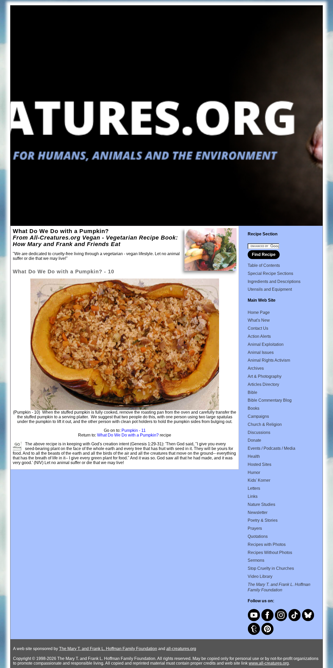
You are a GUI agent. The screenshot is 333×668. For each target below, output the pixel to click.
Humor (254, 472)
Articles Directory (263, 384)
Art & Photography (264, 376)
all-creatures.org (181, 648)
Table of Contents (264, 265)
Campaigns (258, 416)
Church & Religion (265, 424)
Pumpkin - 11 (133, 430)
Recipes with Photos (267, 544)
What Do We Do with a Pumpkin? (128, 435)
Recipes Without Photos (270, 552)
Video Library (260, 576)
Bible (252, 392)
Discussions (259, 432)
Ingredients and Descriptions (274, 281)
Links (253, 496)
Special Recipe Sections (270, 273)
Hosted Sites (259, 464)
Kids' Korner (259, 480)
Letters (254, 488)
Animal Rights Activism (269, 360)
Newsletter (257, 512)
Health (254, 456)
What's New (259, 320)
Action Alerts (259, 336)
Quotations (258, 536)
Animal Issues (261, 352)
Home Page (259, 312)
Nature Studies (261, 504)
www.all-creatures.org (269, 663)
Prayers (255, 528)
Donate (254, 440)
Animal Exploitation (266, 344)
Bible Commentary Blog (270, 400)
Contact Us (258, 328)
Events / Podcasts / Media (271, 448)
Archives (256, 368)
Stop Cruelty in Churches (271, 568)
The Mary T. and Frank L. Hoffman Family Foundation (108, 648)
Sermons (256, 560)
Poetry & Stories (263, 520)
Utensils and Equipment (270, 289)
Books (253, 408)
